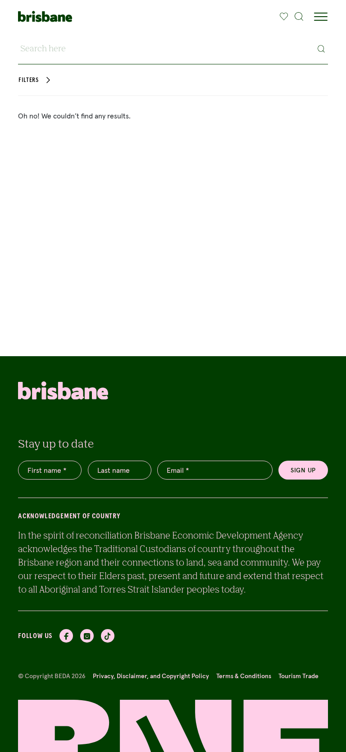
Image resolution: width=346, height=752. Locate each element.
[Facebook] (66, 636)
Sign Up (303, 470)
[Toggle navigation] (321, 16)
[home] (45, 16)
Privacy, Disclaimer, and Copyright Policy (151, 676)
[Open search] (299, 16)
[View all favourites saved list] (283, 16)
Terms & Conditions (243, 676)
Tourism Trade (298, 676)
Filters (28, 80)
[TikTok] (107, 636)
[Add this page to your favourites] (284, 16)
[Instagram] (87, 636)
